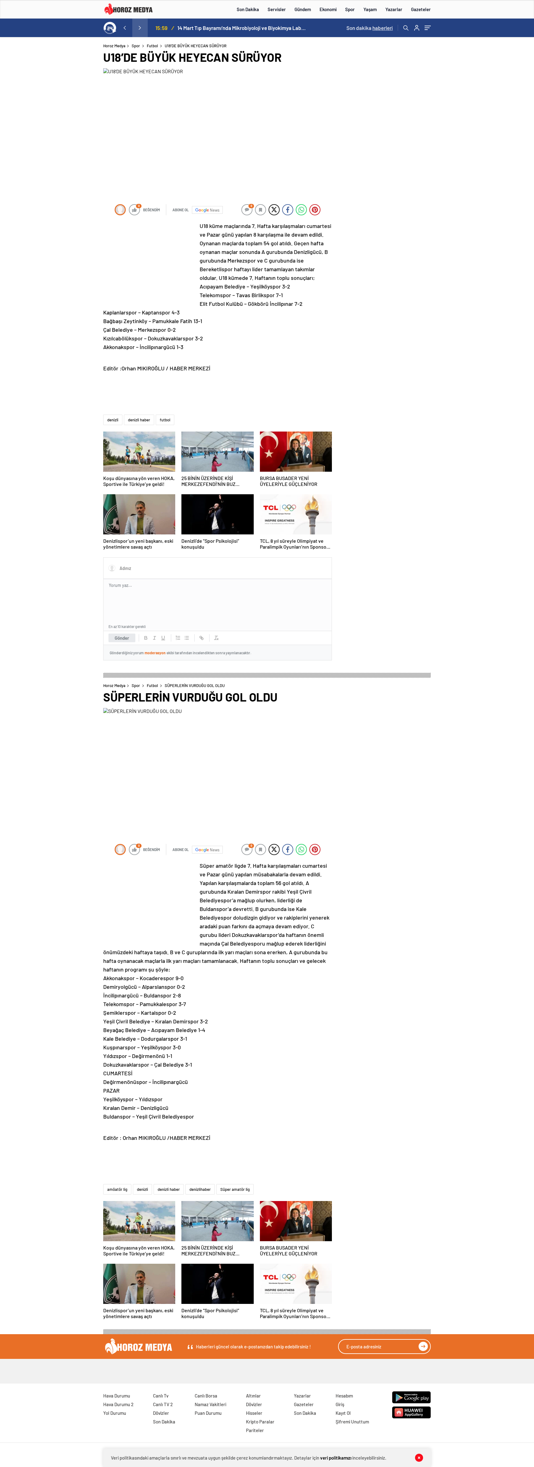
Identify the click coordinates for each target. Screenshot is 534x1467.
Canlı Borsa (206, 1395)
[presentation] (124, 28)
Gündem (303, 9)
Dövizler (161, 1413)
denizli (112, 419)
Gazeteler (421, 9)
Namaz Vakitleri (210, 1404)
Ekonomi (328, 9)
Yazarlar (393, 9)
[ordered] (178, 638)
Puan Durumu (208, 1413)
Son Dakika (248, 9)
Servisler (277, 9)
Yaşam (370, 9)
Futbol (152, 45)
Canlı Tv (160, 1395)
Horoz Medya (114, 45)
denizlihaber (200, 1189)
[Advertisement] (78, 161)
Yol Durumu (114, 1413)
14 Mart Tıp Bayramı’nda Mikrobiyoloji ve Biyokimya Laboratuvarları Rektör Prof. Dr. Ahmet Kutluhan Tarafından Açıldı (242, 28)
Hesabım (344, 1395)
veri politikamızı (335, 1458)
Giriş (340, 1404)
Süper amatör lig (235, 1189)
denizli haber (139, 419)
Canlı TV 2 (163, 1404)
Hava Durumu (116, 1395)
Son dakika (369, 28)
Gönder (122, 638)
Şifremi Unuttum (352, 1421)
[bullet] (186, 638)
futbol (165, 419)
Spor (350, 9)
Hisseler (254, 1413)
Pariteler (255, 1430)
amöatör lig (117, 1189)
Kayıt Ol (343, 1413)
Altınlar (253, 1395)
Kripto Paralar (260, 1421)
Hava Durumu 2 (118, 1404)
